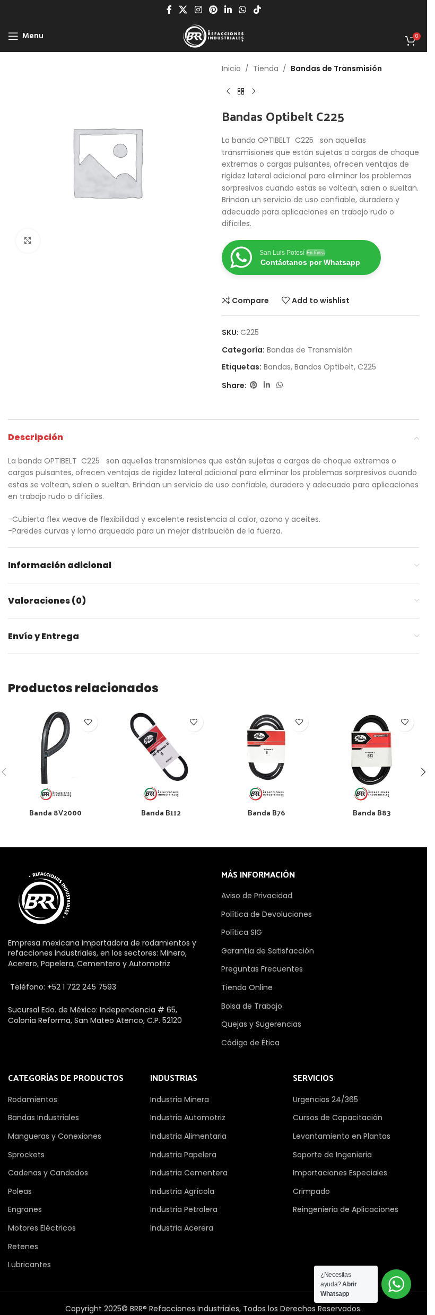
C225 (367, 367)
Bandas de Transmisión (336, 68)
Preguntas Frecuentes (262, 969)
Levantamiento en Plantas (341, 1136)
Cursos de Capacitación (337, 1117)
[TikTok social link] (257, 10)
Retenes (23, 1246)
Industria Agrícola (182, 1191)
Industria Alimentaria (188, 1136)
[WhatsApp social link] (243, 10)
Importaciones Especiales (340, 1172)
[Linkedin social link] (228, 10)
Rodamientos (32, 1099)
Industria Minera (179, 1099)
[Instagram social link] (198, 10)
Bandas (277, 367)
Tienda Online (247, 987)
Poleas (20, 1191)
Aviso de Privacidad (256, 895)
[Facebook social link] (169, 10)
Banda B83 (372, 812)
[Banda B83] (371, 755)
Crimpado (311, 1191)
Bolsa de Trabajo (251, 1006)
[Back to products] (240, 91)
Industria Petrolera (184, 1209)
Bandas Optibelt (324, 367)
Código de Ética (250, 1042)
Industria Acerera (181, 1228)
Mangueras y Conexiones (54, 1136)
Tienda (266, 68)
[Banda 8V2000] (55, 755)
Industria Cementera (189, 1172)
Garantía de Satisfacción (267, 951)
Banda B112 (161, 812)
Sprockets (26, 1154)
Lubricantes (29, 1264)
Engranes (25, 1209)
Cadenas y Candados (48, 1172)
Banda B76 (266, 812)
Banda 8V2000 (55, 812)
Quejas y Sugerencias (261, 1024)
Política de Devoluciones (266, 914)
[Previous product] (228, 91)
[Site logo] (213, 35)
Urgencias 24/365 (325, 1099)
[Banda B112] (161, 755)
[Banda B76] (266, 755)
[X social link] (183, 10)
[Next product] (253, 91)
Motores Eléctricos (42, 1228)
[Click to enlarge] (28, 241)
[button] (423, 772)
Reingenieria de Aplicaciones (345, 1209)
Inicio (231, 68)
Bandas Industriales (43, 1117)
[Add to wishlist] (88, 722)
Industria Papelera (183, 1154)
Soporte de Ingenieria (332, 1154)
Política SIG (241, 932)
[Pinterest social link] (213, 10)
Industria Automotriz (187, 1117)
